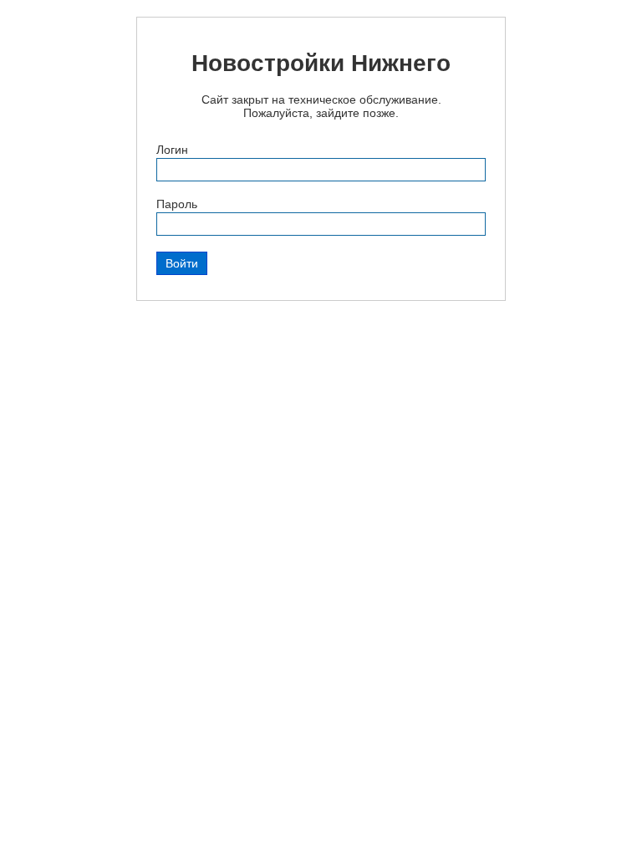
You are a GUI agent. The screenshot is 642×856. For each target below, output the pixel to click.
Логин (172, 149)
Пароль (176, 204)
